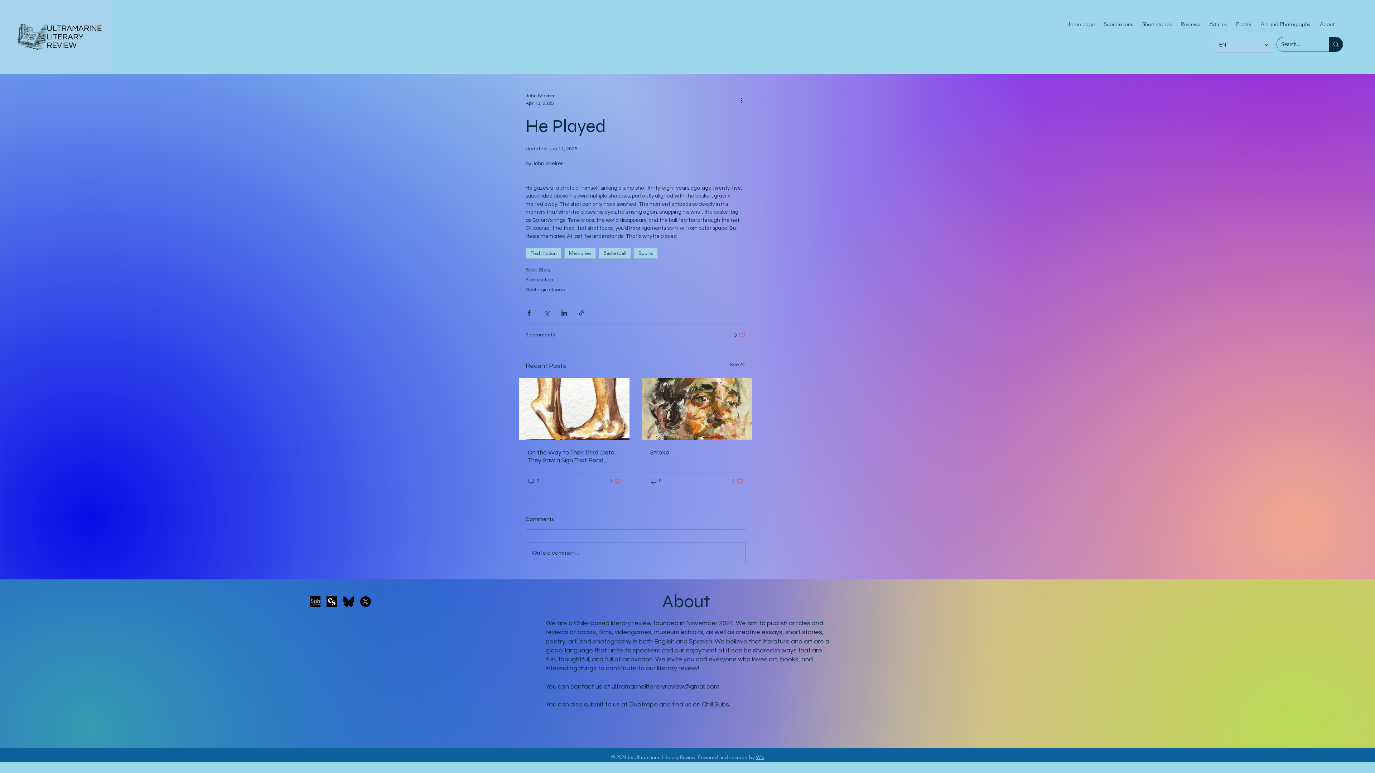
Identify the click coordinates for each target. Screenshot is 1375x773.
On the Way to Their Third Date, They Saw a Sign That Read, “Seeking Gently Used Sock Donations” (572, 456)
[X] (365, 601)
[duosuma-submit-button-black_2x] (315, 601)
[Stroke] (697, 409)
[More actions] (741, 100)
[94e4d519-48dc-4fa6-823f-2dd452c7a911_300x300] (332, 601)
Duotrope (643, 704)
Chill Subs (715, 704)
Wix (760, 757)
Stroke (659, 452)
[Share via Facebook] (529, 313)
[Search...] (1336, 44)
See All (738, 364)
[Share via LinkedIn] (564, 313)
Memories (580, 253)
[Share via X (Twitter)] (546, 313)
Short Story (538, 269)
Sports (645, 253)
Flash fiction (543, 253)
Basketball (614, 253)
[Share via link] (581, 313)
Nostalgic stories (545, 289)
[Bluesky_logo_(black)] (348, 601)
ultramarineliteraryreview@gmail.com (665, 686)
